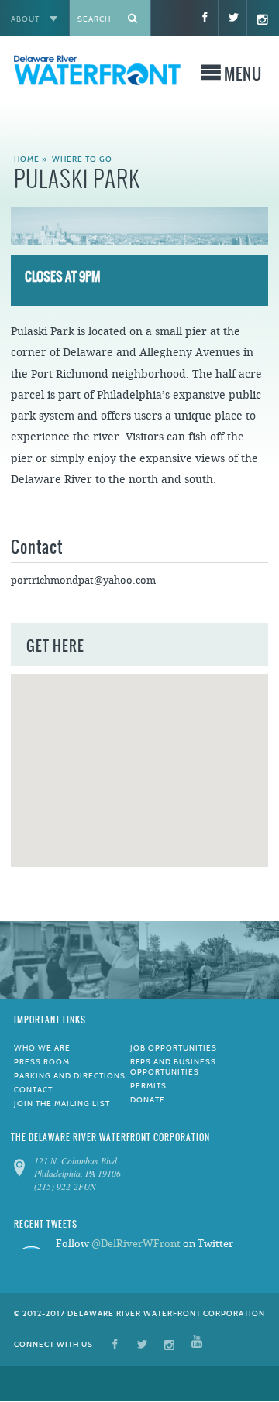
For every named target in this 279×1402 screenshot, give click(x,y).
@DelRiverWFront (136, 1243)
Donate (147, 1100)
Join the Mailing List (62, 1104)
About (25, 19)
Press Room (42, 1062)
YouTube (196, 1343)
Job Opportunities (173, 1048)
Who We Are (42, 1048)
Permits (148, 1086)
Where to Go (82, 159)
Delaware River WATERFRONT (97, 78)
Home (27, 159)
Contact (33, 1090)
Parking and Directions (70, 1076)
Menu (243, 76)
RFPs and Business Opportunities (173, 1067)
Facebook (115, 1343)
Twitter (142, 1343)
